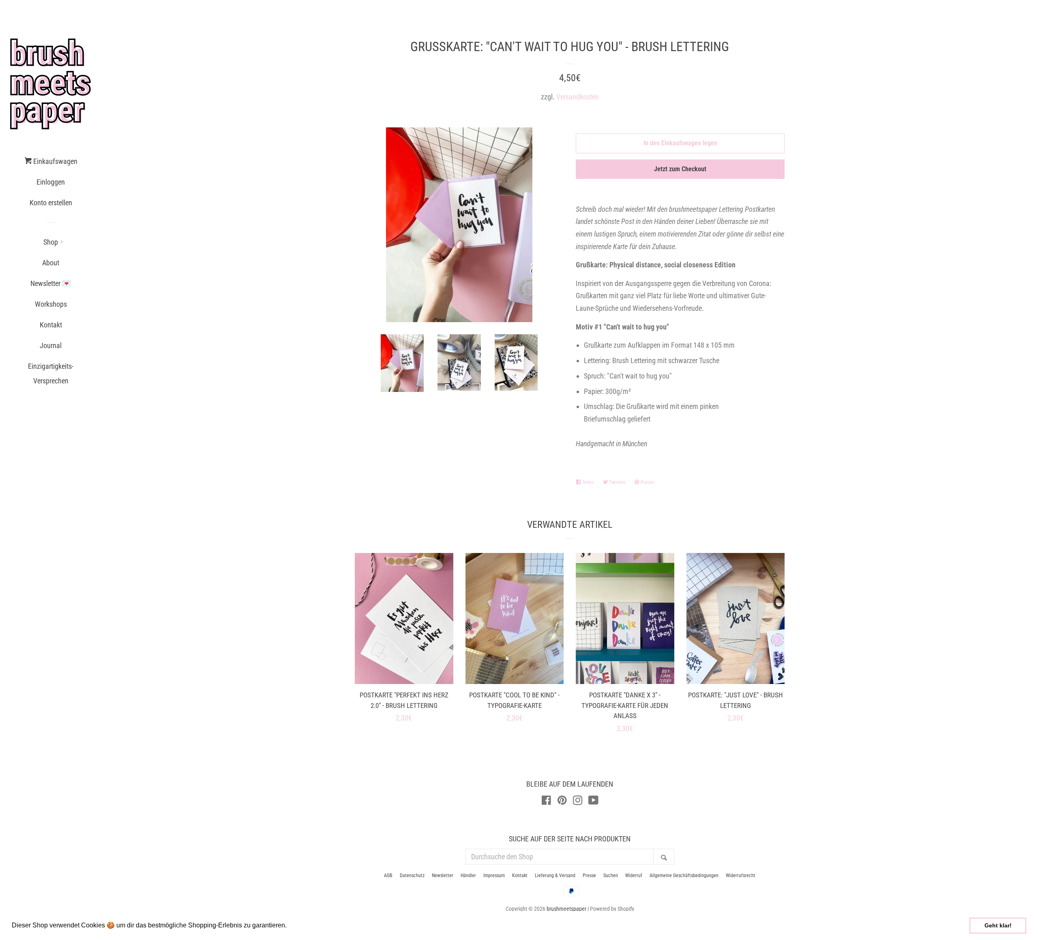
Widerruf (633, 875)
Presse (589, 875)
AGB (388, 875)
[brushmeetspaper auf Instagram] (578, 801)
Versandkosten (577, 96)
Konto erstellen (51, 202)
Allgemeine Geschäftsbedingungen (684, 875)
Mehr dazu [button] (305, 925)
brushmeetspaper (566, 909)
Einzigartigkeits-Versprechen (50, 373)
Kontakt (51, 325)
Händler (468, 875)
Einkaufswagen (54, 161)
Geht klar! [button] (998, 925)
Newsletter (442, 875)
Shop (50, 242)
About (50, 262)
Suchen (610, 875)
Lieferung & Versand (555, 875)
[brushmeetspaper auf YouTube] (593, 801)
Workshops (51, 304)
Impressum (494, 875)
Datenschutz (412, 875)
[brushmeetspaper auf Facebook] (546, 801)
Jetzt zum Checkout (680, 169)
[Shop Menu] (62, 242)
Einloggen (50, 182)
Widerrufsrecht (740, 875)
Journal (51, 345)
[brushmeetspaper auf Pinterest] (562, 801)
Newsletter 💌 (50, 283)
